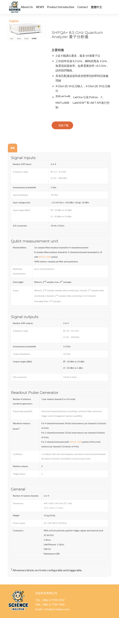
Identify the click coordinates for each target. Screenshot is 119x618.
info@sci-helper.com (56, 609)
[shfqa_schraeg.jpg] (26, 29)
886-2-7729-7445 (54, 604)
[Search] (22, 21)
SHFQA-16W (45, 257)
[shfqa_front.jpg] (26, 38)
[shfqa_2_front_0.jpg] (19, 38)
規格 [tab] (12, 147)
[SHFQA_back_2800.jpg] (34, 38)
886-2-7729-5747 (53, 600)
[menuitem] (13, 7)
